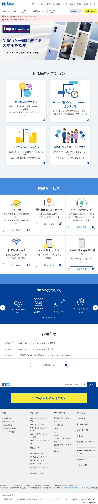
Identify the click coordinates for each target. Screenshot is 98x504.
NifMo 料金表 (7, 418)
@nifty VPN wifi (35, 464)
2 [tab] (46, 317)
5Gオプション (58, 422)
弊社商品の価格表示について (76, 488)
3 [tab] (49, 317)
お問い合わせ (82, 459)
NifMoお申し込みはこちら (49, 398)
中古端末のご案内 (36, 473)
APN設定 (57, 428)
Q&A (55, 432)
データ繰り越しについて (62, 425)
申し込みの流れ (83, 424)
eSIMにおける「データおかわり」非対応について (39, 349)
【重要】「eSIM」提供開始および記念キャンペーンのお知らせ (45, 355)
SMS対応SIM (7, 425)
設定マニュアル (59, 451)
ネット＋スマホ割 (8, 432)
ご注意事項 (81, 418)
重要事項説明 (8, 499)
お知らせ (34, 4)
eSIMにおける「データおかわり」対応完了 (36, 343)
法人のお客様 (75, 4)
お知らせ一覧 (49, 365)
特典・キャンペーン (24, 11)
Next (95, 308)
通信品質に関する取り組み (63, 418)
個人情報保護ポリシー (88, 499)
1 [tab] (43, 317)
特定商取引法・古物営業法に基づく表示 (30, 499)
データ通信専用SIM (9, 428)
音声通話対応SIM (8, 422)
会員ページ (75, 11)
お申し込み (90, 11)
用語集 (56, 435)
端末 (14, 11)
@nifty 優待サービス (37, 460)
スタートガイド (83, 430)
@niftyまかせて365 (36, 453)
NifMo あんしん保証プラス (39, 424)
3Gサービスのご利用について (28, 20)
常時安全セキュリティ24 (38, 457)
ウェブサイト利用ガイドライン (57, 499)
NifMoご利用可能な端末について (54, 4)
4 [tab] (51, 317)
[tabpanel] (17, 306)
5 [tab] (54, 317)
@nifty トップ (89, 4)
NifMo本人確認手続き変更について (30, 16)
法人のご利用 (82, 465)
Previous (2, 308)
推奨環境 (74, 499)
